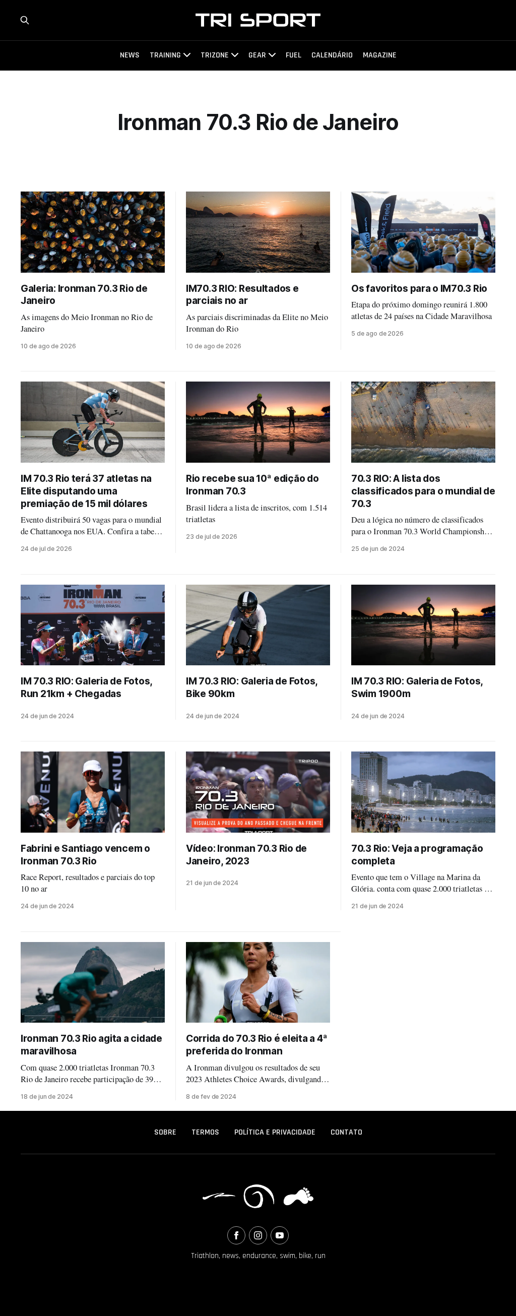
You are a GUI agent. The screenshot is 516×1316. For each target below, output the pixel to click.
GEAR (257, 55)
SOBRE (165, 1132)
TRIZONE (215, 55)
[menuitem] (165, 1132)
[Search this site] (25, 20)
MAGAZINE (380, 55)
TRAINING (165, 55)
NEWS (130, 55)
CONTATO (346, 1132)
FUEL (293, 55)
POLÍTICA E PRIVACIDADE (274, 1132)
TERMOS (205, 1132)
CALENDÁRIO (332, 55)
